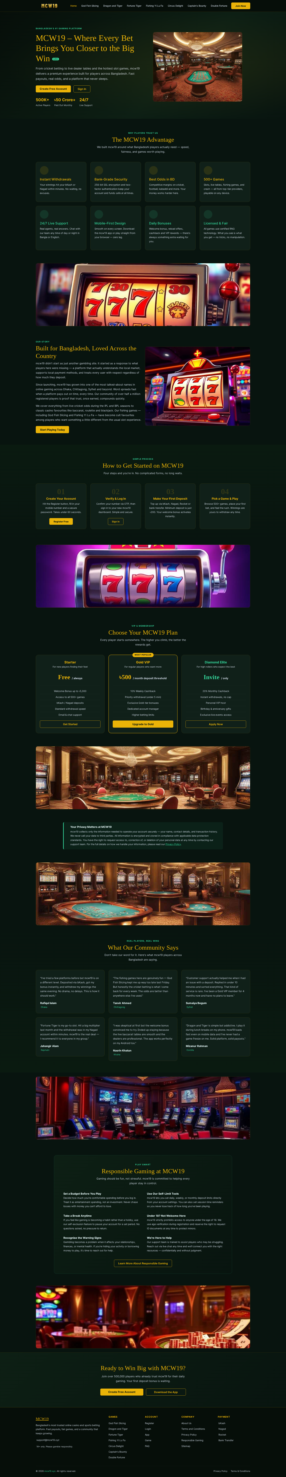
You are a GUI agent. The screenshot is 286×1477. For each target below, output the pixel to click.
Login (148, 1428)
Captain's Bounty (197, 5)
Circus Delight (175, 5)
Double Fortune (219, 5)
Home (73, 5)
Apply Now (216, 724)
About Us (186, 1423)
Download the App (166, 1392)
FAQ (147, 1446)
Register (149, 1423)
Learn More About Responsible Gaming (143, 1263)
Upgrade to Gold (143, 724)
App (147, 1434)
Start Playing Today (52, 429)
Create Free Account (53, 88)
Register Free (61, 521)
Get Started (70, 724)
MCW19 (42, 1419)
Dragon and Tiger (112, 5)
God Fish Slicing (90, 5)
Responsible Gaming (192, 1440)
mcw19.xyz (49, 1471)
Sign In (82, 89)
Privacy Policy (173, 844)
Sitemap (185, 1446)
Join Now (240, 5)
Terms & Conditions (240, 1471)
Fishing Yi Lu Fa (154, 5)
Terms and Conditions (193, 1428)
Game (148, 1440)
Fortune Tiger (134, 5)
